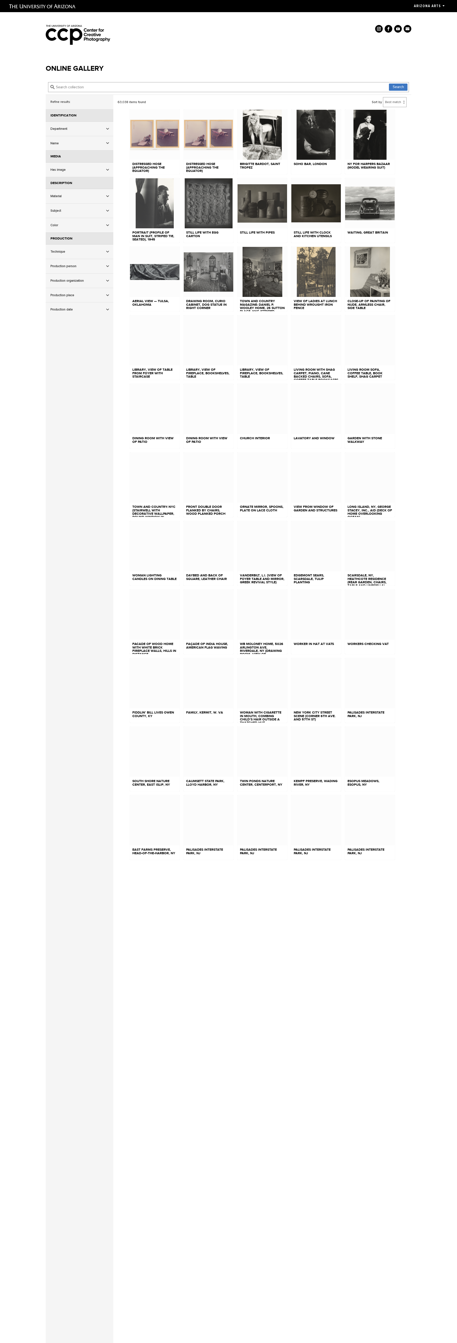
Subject (55, 211)
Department (58, 129)
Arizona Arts (427, 6)
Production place (62, 295)
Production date (61, 309)
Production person (63, 266)
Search (398, 87)
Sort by (377, 102)
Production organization (67, 281)
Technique (57, 252)
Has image (58, 170)
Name (54, 143)
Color (54, 225)
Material (56, 196)
